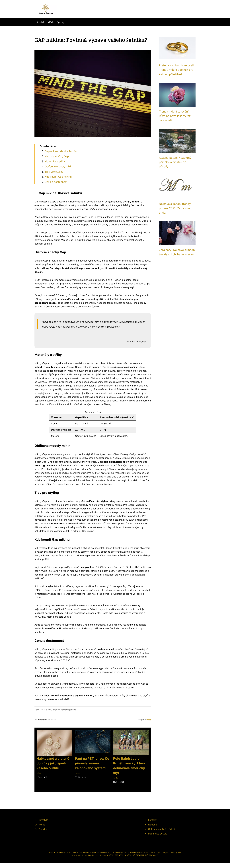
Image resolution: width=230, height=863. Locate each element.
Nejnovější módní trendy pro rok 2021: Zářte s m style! (175, 208)
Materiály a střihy (55, 161)
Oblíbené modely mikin (58, 166)
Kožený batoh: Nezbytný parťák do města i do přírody (175, 162)
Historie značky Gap (57, 156)
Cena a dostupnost (56, 181)
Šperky (61, 22)
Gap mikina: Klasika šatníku (61, 151)
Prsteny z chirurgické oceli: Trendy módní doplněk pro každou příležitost (176, 70)
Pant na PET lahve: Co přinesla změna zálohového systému (92, 763)
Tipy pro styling (54, 171)
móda (148, 720)
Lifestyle (40, 22)
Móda (51, 22)
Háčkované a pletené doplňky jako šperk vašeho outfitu (53, 763)
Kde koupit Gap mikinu (58, 176)
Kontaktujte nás (68, 709)
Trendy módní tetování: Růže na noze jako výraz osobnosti (175, 116)
